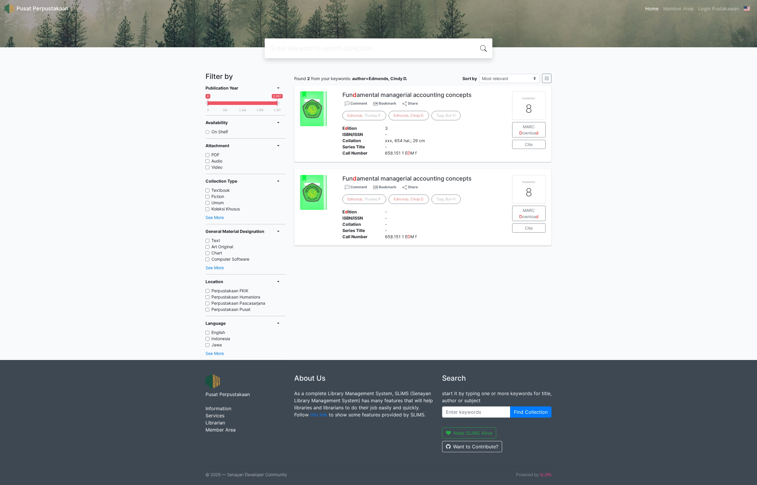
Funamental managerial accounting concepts (407, 94)
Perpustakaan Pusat (230, 309)
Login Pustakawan (718, 9)
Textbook (220, 190)
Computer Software (230, 259)
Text (215, 240)
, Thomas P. (364, 115)
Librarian (215, 423)
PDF (215, 154)
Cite (529, 144)
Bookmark (387, 103)
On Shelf (219, 131)
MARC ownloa (528, 129)
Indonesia (220, 338)
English (218, 332)
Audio (216, 160)
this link (318, 415)
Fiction (217, 196)
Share (412, 103)
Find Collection (531, 412)
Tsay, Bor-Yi (446, 115)
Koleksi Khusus (225, 208)
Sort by (469, 78)
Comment (358, 103)
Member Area (678, 9)
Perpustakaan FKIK (229, 290)
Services (215, 416)
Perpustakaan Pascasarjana (238, 303)
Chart (216, 252)
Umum (217, 202)
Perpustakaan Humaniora (235, 296)
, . (409, 115)
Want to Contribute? (475, 447)
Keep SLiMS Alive (473, 433)
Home (652, 9)
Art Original (222, 246)
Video (216, 167)
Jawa (216, 344)
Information (218, 408)
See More (215, 217)
